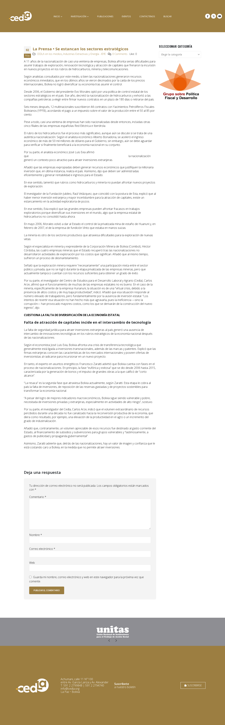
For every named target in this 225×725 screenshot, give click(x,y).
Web (32, 563)
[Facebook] (207, 16)
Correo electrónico (42, 549)
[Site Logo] (20, 16)
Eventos (126, 16)
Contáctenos (147, 16)
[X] (213, 16)
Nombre (35, 535)
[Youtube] (219, 16)
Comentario (37, 497)
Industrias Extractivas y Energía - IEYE (84, 54)
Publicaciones (105, 16)
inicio (57, 16)
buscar (167, 16)
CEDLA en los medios (49, 54)
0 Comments (119, 54)
